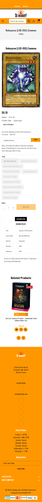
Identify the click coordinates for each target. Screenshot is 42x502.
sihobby (21, 34)
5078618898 (21, 383)
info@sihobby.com (21, 394)
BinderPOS (27, 492)
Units (4, 203)
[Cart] (38, 21)
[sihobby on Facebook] (12, 2)
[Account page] (34, 21)
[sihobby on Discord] (25, 2)
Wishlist (25, 6)
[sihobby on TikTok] (29, 2)
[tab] (21, 219)
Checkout (17, 6)
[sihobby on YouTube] (21, 2)
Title (3, 156)
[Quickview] (16, 330)
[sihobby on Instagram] (16, 2)
